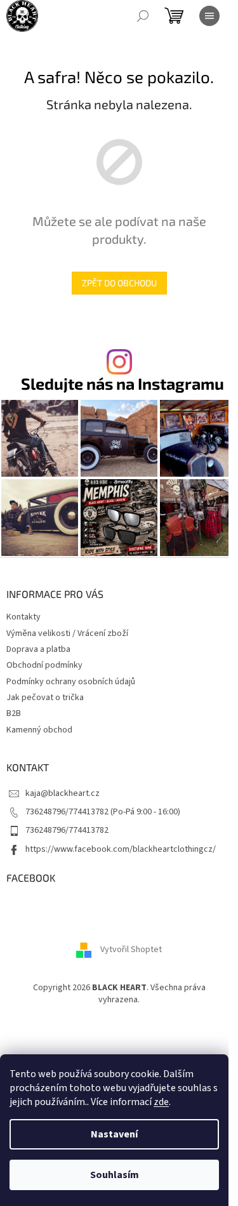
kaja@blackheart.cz (62, 793)
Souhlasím (114, 1175)
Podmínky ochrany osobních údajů (70, 681)
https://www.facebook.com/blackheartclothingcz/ (120, 849)
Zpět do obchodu (119, 282)
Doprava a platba (38, 649)
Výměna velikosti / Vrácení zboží (67, 633)
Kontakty (23, 617)
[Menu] (209, 16)
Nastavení (114, 1134)
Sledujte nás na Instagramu (122, 384)
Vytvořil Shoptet (131, 949)
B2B (13, 713)
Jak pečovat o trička (45, 697)
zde (161, 1102)
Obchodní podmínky (44, 665)
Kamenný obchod (39, 730)
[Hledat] (142, 16)
